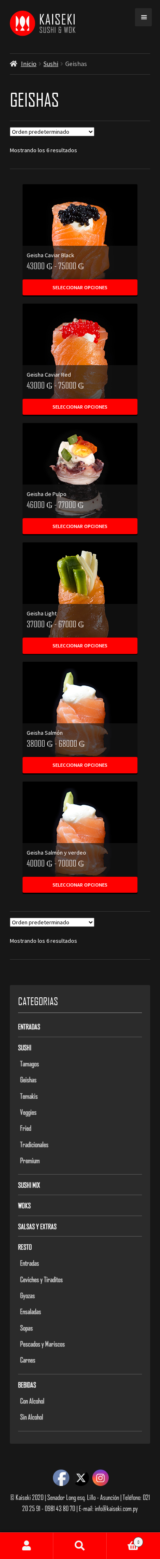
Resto (25, 1246)
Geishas (28, 1079)
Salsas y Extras (37, 1226)
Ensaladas (30, 1311)
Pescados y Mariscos (42, 1343)
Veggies (28, 1111)
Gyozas (27, 1295)
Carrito (123, 1539)
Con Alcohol (32, 1400)
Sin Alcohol (31, 1416)
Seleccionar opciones (80, 287)
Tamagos (29, 1063)
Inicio (29, 63)
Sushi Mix (29, 1184)
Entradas (29, 1026)
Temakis (29, 1095)
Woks (24, 1205)
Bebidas (27, 1384)
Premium (30, 1160)
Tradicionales (34, 1144)
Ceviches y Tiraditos (41, 1279)
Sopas (26, 1327)
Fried (25, 1127)
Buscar (80, 1546)
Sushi (50, 63)
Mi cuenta (26, 1546)
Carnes (27, 1359)
